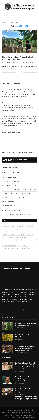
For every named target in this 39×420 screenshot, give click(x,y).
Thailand (23, 248)
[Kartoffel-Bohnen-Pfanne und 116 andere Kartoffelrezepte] (7, 337)
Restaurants (28, 243)
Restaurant (19, 243)
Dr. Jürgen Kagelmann (11, 63)
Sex (19, 245)
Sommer (25, 245)
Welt (11, 254)
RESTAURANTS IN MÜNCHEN (11, 173)
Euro (4, 232)
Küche (19, 240)
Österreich (25, 254)
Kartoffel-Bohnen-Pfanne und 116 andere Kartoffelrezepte (25, 336)
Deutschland (22, 229)
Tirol (29, 248)
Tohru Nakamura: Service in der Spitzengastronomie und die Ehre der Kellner (25, 379)
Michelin (33, 240)
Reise (12, 243)
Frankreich (11, 232)
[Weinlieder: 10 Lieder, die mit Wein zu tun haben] (7, 326)
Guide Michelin (20, 234)
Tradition (13, 251)
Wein (30, 251)
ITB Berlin (23, 237)
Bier (31, 226)
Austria (5, 226)
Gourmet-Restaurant (8, 234)
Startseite (4, 22)
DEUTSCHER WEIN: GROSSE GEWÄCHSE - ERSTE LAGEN (19, 189)
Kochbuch (5, 240)
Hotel (4, 237)
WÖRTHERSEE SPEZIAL (9, 177)
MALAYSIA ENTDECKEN (9, 185)
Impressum (29, 410)
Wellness (5, 254)
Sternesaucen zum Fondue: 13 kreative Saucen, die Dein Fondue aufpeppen (25, 348)
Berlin (25, 226)
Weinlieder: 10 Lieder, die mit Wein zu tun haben (25, 324)
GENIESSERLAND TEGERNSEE (11, 181)
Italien (17, 237)
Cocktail (14, 229)
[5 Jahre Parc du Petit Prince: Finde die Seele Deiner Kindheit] (19, 41)
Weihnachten (22, 251)
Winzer (17, 254)
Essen (30, 229)
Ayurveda (11, 226)
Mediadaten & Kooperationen (15, 410)
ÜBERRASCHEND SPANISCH (10, 206)
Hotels (10, 237)
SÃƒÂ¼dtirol (15, 248)
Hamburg (29, 234)
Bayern (19, 226)
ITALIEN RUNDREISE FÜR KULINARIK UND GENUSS (17, 193)
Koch (30, 237)
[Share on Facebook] (18, 72)
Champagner (6, 229)
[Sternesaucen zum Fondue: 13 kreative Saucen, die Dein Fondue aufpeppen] (7, 349)
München (25, 240)
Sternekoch (6, 248)
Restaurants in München (9, 245)
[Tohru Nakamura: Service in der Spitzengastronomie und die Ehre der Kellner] (7, 380)
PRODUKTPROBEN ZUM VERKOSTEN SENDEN (16, 214)
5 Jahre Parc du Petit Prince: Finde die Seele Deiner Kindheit (18, 58)
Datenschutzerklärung (23, 412)
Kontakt (34, 412)
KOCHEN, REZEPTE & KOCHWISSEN (13, 198)
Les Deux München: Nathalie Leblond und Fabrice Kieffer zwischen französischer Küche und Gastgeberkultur (25, 366)
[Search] (37, 16)
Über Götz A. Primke (8, 412)
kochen (13, 240)
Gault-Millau (20, 232)
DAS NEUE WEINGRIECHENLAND (12, 210)
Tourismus (5, 251)
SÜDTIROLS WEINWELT (9, 202)
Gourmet (28, 232)
